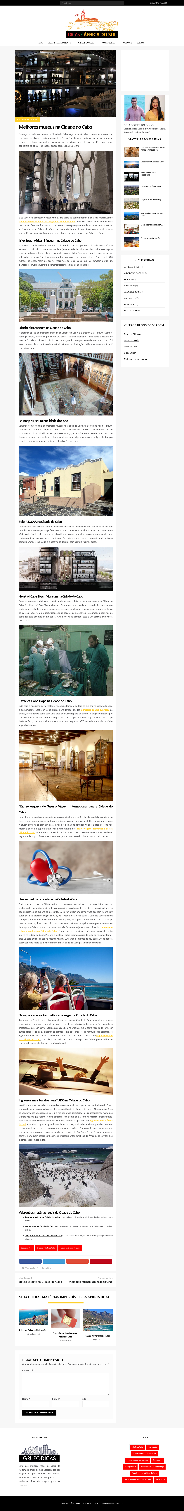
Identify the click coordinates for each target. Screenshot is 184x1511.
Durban (140, 43)
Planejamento (130, 1467)
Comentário (46, 1268)
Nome (26, 1399)
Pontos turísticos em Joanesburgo (148, 173)
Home (40, 43)
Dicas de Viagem (158, 3)
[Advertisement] (144, 70)
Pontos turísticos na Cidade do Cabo (152, 214)
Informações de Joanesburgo (137, 1460)
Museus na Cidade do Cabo (70, 1248)
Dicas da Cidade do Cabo (46, 1248)
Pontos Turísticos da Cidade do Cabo (137, 1480)
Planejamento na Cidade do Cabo (144, 1473)
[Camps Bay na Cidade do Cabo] (98, 1320)
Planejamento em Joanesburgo (152, 1467)
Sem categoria (132, 311)
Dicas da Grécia (131, 340)
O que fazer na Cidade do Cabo (152, 225)
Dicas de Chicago (132, 334)
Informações (152, 1447)
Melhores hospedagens (135, 359)
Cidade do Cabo (86, 43)
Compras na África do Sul (150, 238)
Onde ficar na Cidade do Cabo (152, 162)
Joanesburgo (108, 43)
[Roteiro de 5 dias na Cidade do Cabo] (33, 1317)
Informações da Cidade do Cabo (144, 1454)
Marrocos (130, 298)
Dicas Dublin (130, 353)
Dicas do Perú (130, 347)
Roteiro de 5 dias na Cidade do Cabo (33, 1330)
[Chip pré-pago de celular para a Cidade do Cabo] (65, 1318)
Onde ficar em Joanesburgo (151, 186)
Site (84, 1399)
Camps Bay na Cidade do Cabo (98, 1336)
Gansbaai (129, 286)
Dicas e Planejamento (59, 43)
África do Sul (131, 267)
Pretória (127, 43)
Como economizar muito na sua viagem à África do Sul (153, 149)
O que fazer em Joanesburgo (151, 199)
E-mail (56, 1399)
